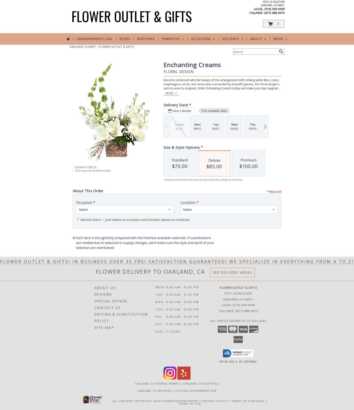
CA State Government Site (196, 391)
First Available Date (214, 111)
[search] (281, 51)
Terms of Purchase (247, 401)
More (278, 39)
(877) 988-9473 (274, 13)
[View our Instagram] (170, 378)
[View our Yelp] (184, 378)
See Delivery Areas (232, 272)
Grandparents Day (95, 39)
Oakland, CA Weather (154, 391)
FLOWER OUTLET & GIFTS (131, 16)
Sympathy (171, 39)
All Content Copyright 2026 (136, 401)
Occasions (201, 39)
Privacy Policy (214, 401)
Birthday (146, 39)
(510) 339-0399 (274, 9)
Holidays (230, 39)
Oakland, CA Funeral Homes (157, 383)
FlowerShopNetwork (180, 401)
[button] (274, 24)
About (256, 39)
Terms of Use (189, 403)
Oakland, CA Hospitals (201, 383)
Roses (124, 39)
